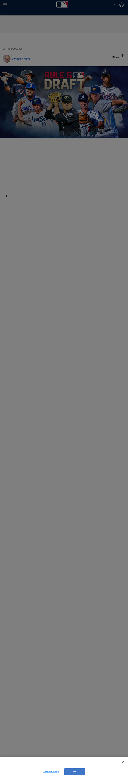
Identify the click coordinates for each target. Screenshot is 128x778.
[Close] (122, 762)
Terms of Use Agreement (84, 765)
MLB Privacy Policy (58, 765)
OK (74, 771)
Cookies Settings (51, 771)
